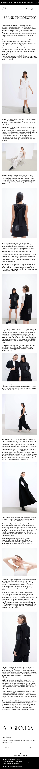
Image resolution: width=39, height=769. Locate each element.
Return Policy (20, 755)
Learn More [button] (18, 766)
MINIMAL (29, 2)
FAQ (20, 753)
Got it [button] (30, 763)
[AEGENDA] (4, 8)
